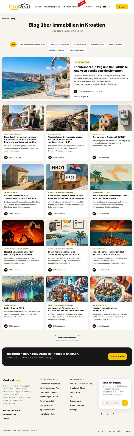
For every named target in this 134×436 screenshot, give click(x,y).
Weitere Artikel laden (67, 337)
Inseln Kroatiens (115, 44)
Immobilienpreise (51, 6)
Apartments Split (47, 401)
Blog (98, 6)
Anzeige (73, 409)
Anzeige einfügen (72, 5)
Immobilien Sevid (47, 414)
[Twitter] (113, 413)
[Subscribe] (125, 403)
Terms (6, 418)
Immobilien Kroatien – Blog (82, 384)
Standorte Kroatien (56, 50)
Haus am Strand (47, 405)
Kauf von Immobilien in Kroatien (32, 44)
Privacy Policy (9, 414)
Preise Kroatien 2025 (77, 50)
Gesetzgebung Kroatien (59, 44)
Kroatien (5, 19)
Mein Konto (88, 6)
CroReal (12, 380)
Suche (38, 6)
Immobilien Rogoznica (50, 384)
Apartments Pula (47, 409)
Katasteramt (75, 401)
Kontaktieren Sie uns (12, 410)
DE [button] (108, 6)
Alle (13, 44)
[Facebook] (101, 413)
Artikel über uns (77, 405)
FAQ (71, 397)
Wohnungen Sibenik (49, 397)
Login (122, 7)
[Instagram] (107, 413)
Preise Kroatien (80, 44)
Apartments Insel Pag (49, 388)
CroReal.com (10, 430)
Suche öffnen (117, 356)
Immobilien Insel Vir (49, 392)
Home (97, 431)
